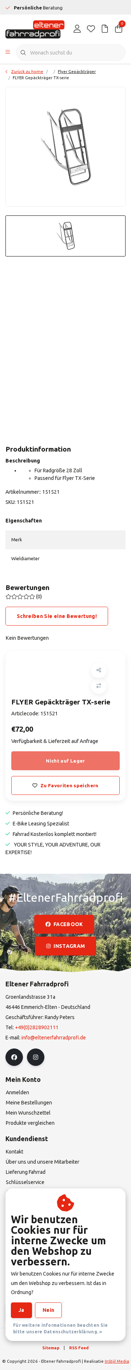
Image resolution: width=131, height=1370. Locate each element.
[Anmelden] (77, 29)
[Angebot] (105, 29)
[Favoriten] (91, 29)
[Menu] (7, 53)
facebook (68, 924)
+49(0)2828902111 (37, 1027)
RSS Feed (79, 1347)
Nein (48, 1310)
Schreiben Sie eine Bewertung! (57, 616)
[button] (99, 670)
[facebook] (14, 1057)
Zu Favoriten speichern (69, 785)
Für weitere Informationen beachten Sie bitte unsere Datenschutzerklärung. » (60, 1328)
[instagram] (35, 1057)
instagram (69, 946)
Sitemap (50, 1347)
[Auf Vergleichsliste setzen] (99, 686)
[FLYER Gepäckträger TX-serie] (65, 147)
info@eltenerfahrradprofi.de (53, 1037)
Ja (21, 1310)
